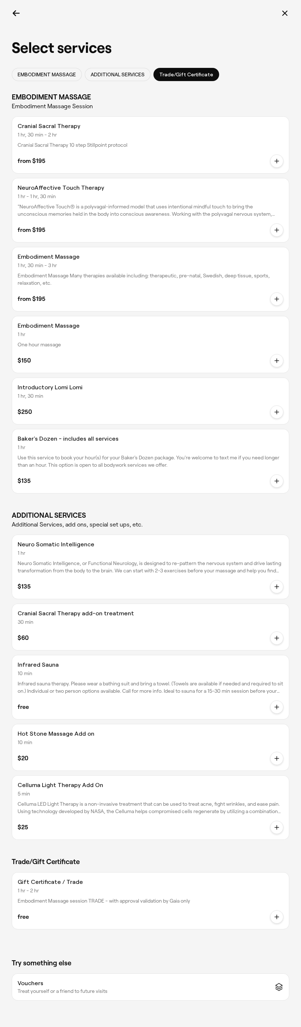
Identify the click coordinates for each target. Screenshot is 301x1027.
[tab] (47, 74)
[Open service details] (276, 161)
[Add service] (276, 412)
